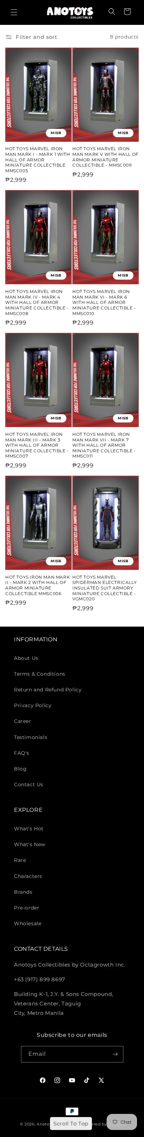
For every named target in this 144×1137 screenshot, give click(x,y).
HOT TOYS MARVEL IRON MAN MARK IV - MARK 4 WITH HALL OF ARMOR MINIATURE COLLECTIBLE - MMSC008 (37, 302)
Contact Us (28, 784)
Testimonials (30, 737)
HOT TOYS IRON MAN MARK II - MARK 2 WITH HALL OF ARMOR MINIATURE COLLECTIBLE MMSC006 (37, 585)
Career (22, 721)
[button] (14, 12)
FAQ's (21, 753)
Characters (28, 876)
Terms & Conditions (39, 674)
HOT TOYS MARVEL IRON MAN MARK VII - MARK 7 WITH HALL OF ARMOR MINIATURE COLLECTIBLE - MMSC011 (104, 445)
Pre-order (26, 908)
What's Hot (29, 828)
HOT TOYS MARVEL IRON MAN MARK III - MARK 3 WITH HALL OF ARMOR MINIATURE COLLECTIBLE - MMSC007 (37, 445)
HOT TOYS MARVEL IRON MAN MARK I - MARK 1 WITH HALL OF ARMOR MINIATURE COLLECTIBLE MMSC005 (37, 159)
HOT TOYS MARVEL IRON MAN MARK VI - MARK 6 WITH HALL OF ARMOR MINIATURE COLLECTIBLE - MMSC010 (104, 302)
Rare (20, 860)
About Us (26, 658)
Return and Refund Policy (47, 689)
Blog (20, 769)
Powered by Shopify (102, 1124)
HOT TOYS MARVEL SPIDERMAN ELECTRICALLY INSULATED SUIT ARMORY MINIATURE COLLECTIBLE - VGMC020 (104, 587)
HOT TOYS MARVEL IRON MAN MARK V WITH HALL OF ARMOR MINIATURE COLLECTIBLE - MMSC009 (105, 157)
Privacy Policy (32, 705)
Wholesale (27, 923)
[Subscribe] (115, 1054)
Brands (23, 892)
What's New (29, 844)
